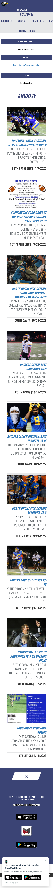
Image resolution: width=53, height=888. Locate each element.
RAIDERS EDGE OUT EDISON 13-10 (27, 582)
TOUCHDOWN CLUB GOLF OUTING (31, 730)
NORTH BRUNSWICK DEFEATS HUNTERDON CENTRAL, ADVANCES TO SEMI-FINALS (29, 292)
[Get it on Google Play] (32, 877)
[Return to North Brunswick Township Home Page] (4, 3)
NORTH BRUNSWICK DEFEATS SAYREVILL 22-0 (29, 510)
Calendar (23, 10)
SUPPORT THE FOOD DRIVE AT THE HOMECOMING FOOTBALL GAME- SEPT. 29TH (28, 216)
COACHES (36, 21)
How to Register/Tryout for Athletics (26, 64)
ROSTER (21, 21)
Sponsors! (36, 805)
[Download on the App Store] (13, 877)
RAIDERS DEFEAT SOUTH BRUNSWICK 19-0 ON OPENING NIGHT (28, 656)
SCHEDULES (6, 21)
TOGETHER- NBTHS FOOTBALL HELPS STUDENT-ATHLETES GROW (26, 142)
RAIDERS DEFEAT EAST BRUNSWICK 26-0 (33, 366)
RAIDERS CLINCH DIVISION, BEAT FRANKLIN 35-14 (26, 438)
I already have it (11, 883)
